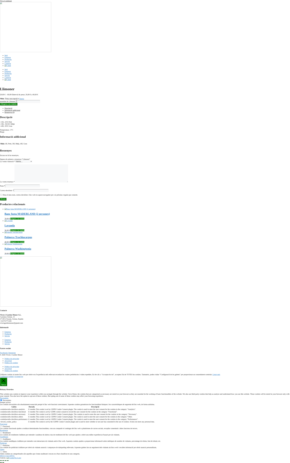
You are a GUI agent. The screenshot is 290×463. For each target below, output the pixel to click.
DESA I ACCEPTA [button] (7, 456)
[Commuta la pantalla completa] (3, 460)
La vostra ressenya (7, 182)
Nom (2, 186)
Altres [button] (2, 449)
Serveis (7, 61)
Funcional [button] (3, 424)
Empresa (8, 57)
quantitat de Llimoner (7, 101)
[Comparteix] (5, 460)
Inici (6, 55)
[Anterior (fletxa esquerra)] (1, 462)
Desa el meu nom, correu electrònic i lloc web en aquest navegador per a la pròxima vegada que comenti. (40, 195)
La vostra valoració (7, 161)
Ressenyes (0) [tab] (9, 112)
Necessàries (7, 400)
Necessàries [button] (4, 398)
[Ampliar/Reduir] (1, 460)
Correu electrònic (7, 190)
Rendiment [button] (4, 430)
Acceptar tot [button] (18, 377)
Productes (8, 59)
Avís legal (8, 361)
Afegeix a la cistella (9, 104)
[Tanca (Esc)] (8, 460)
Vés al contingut (6, 1)
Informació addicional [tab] (12, 110)
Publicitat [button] (3, 443)
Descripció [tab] (8, 108)
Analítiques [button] (4, 437)
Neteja (21, 99)
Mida (2, 99)
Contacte (8, 64)
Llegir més (216, 374)
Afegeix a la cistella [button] (17, 219)
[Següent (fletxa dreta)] (3, 462)
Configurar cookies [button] (7, 377)
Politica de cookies (11, 363)
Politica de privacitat (12, 359)
